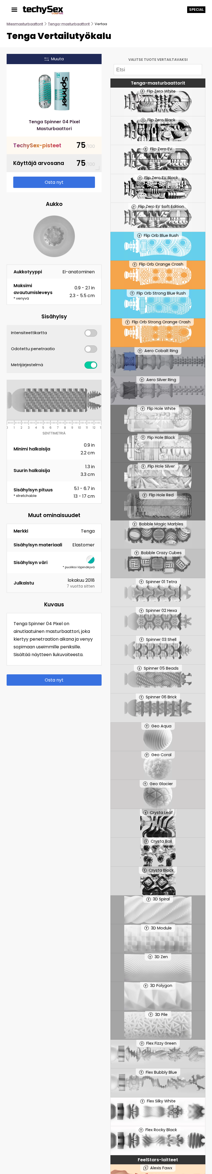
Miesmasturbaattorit (25, 24)
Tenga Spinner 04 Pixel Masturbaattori (54, 125)
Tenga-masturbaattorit (69, 24)
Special (196, 9)
